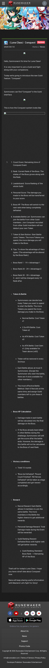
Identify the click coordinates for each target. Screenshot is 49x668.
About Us (24, 631)
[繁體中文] (26, 613)
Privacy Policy (40, 658)
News (42, 47)
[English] (33, 613)
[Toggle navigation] (3, 3)
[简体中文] (39, 613)
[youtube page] (16, 613)
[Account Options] (44, 3)
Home (35, 47)
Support (24, 641)
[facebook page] (10, 613)
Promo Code (24, 646)
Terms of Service (27, 658)
